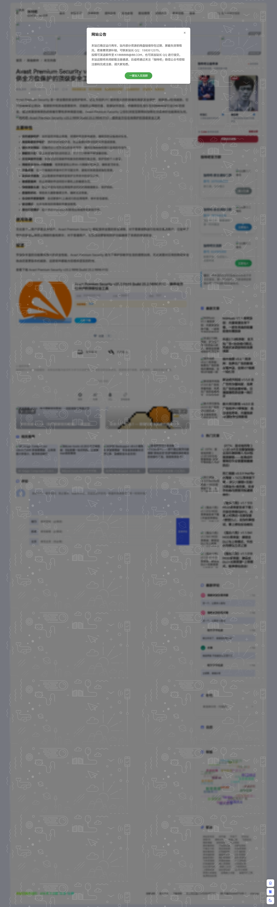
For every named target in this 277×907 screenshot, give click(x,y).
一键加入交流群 (138, 75)
